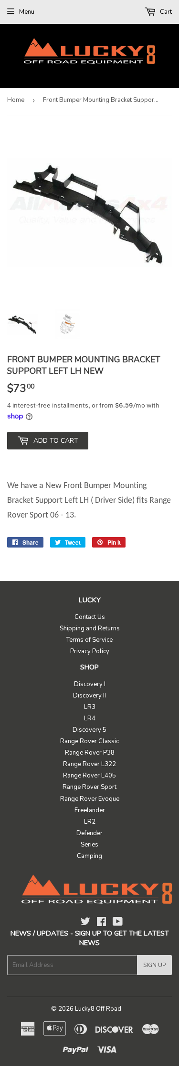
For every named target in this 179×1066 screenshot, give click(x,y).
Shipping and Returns (90, 628)
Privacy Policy (89, 651)
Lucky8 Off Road (98, 1009)
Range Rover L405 (89, 775)
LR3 (89, 707)
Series (89, 844)
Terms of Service (89, 640)
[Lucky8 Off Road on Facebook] (101, 923)
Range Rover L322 (89, 764)
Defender (89, 833)
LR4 (89, 718)
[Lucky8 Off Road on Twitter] (85, 923)
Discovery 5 (89, 730)
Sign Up (154, 965)
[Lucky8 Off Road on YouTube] (118, 923)
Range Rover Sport (89, 787)
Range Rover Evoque (89, 799)
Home (15, 100)
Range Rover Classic (89, 741)
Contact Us (89, 617)
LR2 (89, 821)
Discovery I (89, 684)
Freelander (89, 810)
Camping (89, 856)
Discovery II (89, 695)
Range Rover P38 (90, 752)
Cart (165, 12)
